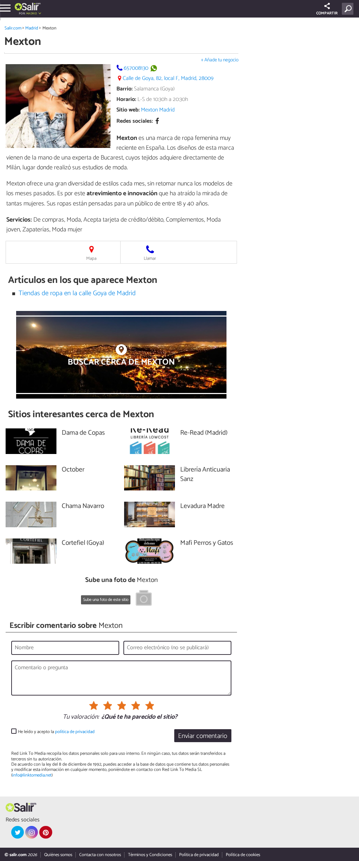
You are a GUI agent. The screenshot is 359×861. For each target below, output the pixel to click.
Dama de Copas (83, 433)
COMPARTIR (327, 13)
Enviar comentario (202, 736)
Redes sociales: (134, 121)
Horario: (126, 99)
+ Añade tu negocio (219, 60)
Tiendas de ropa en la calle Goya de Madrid (77, 293)
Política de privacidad (199, 854)
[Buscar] (349, 9)
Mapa (91, 258)
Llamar (150, 258)
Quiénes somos (58, 854)
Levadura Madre (202, 506)
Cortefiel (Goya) (83, 543)
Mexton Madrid (158, 110)
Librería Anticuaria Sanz (205, 474)
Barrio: (124, 89)
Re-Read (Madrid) (204, 433)
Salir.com (13, 28)
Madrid (31, 28)
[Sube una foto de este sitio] (144, 599)
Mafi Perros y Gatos (206, 543)
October (73, 470)
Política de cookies (243, 854)
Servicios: (19, 220)
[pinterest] (45, 832)
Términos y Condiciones (150, 854)
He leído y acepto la (56, 731)
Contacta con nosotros (100, 854)
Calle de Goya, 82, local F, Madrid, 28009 (168, 78)
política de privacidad (75, 731)
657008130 (136, 68)
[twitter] (17, 832)
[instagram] (31, 832)
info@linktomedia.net (32, 775)
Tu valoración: (81, 717)
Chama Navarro (83, 506)
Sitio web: (128, 110)
